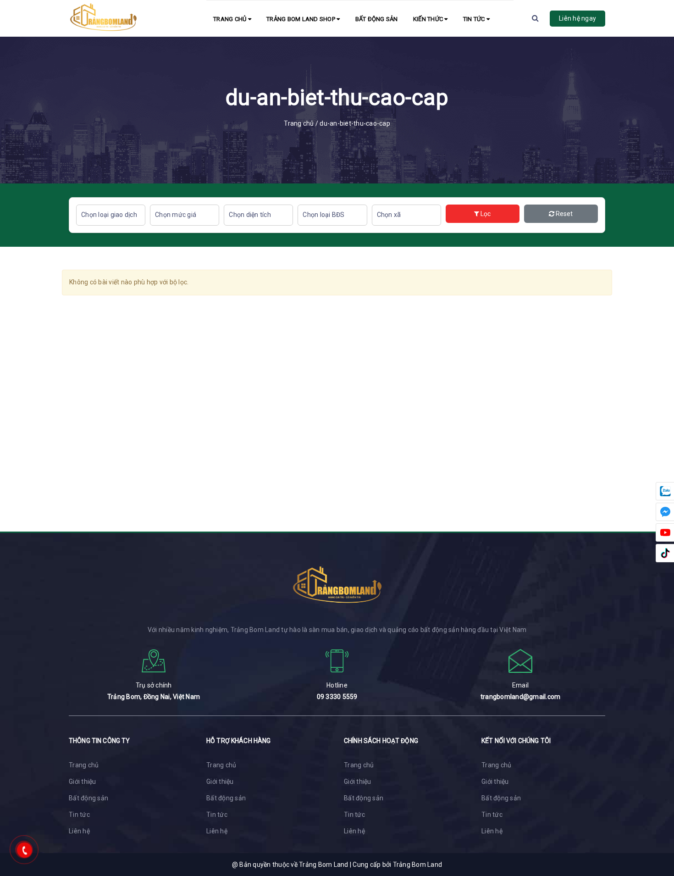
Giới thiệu (82, 781)
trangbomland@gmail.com (521, 696)
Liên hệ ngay (577, 18)
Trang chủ (230, 19)
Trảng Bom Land (417, 864)
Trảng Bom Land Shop (301, 19)
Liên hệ (79, 831)
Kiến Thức (429, 19)
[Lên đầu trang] (655, 827)
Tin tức (474, 19)
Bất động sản (376, 19)
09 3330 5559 (337, 696)
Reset (563, 213)
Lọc (485, 213)
